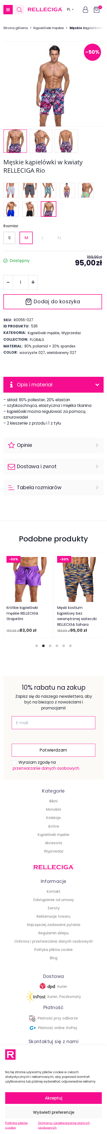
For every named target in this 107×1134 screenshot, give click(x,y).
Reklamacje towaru (53, 916)
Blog (53, 958)
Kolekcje (53, 817)
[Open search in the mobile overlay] (19, 9)
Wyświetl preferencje (53, 1112)
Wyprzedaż (53, 851)
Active (53, 826)
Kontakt (54, 891)
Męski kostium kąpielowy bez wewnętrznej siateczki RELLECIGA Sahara (77, 616)
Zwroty (54, 908)
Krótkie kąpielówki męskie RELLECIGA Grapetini (22, 613)
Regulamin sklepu (53, 933)
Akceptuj (53, 1098)
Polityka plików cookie (16, 1125)
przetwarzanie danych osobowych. (46, 768)
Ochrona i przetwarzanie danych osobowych (64, 1125)
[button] (8, 9)
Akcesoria (53, 843)
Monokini (53, 809)
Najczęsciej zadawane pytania (53, 924)
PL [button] (69, 9)
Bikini (53, 801)
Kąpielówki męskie (49, 28)
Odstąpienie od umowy (53, 899)
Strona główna (15, 28)
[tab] (36, 645)
